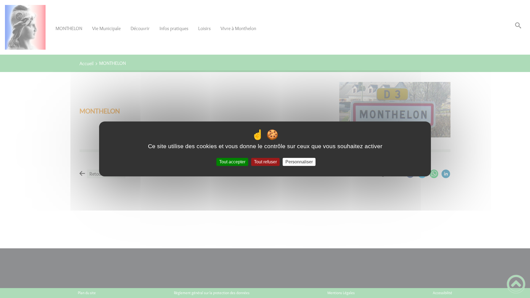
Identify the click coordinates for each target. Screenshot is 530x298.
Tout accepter (232, 161)
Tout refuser (265, 161)
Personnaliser (299, 161)
